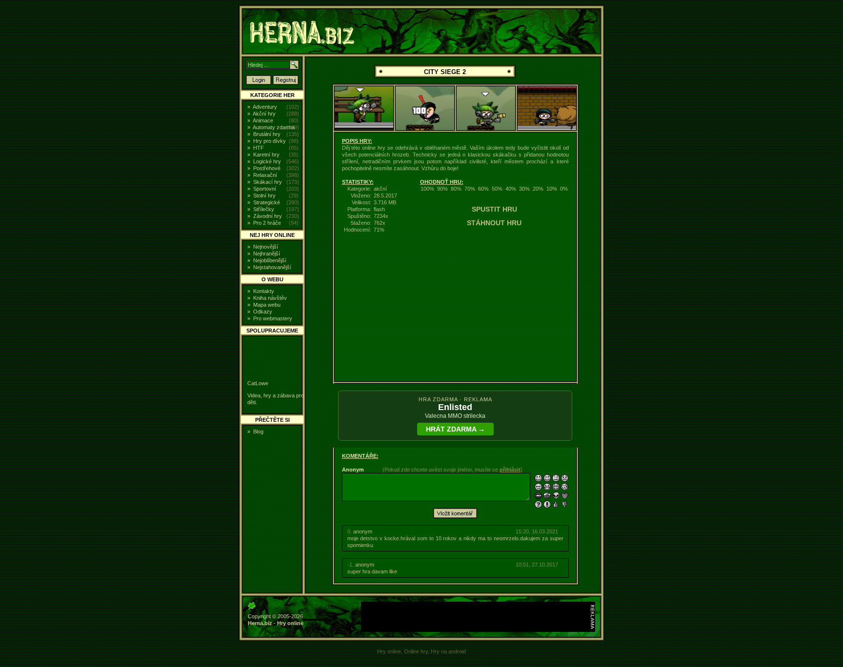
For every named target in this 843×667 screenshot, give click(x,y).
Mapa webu (267, 305)
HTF (258, 148)
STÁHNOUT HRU (494, 223)
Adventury (265, 107)
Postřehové (267, 168)
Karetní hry (266, 154)
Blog (258, 431)
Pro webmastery (272, 318)
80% (456, 189)
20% (538, 189)
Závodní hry (267, 216)
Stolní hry (264, 195)
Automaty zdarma (274, 127)
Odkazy (262, 311)
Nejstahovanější (272, 267)
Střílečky (263, 209)
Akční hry (264, 114)
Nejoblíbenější (269, 260)
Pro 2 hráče (267, 223)
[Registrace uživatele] (286, 83)
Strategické (266, 202)
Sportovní (264, 189)
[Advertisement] (165, 153)
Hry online (290, 623)
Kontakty (263, 291)
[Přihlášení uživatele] (258, 83)
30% (524, 189)
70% (469, 189)
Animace (263, 120)
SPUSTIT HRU (494, 209)
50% (497, 189)
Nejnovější (265, 247)
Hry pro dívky (269, 141)
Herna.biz (260, 623)
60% (483, 189)
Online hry (416, 651)
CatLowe (257, 383)
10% (551, 189)
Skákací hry (267, 182)
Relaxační (265, 175)
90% (442, 189)
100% (427, 189)
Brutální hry (267, 134)
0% (564, 189)
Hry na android (448, 651)
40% (510, 189)
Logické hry (267, 161)
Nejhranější (266, 253)
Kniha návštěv (270, 298)
